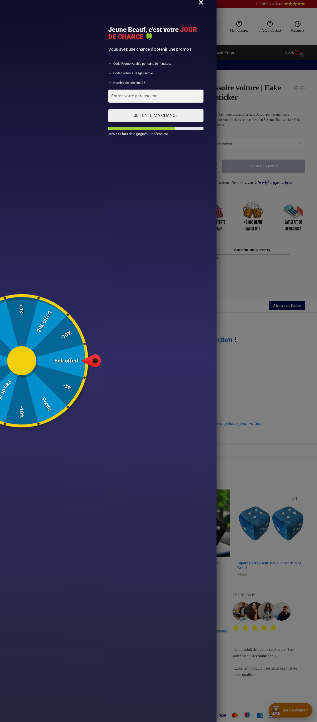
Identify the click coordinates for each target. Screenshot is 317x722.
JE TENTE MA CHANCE (156, 115)
